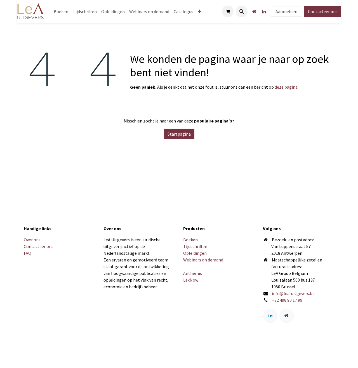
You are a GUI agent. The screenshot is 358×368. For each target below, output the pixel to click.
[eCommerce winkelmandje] (228, 11)
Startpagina (179, 134)
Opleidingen (195, 253)
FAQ (27, 253)
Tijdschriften (195, 246)
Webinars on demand (203, 260)
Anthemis (192, 273)
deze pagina (286, 87)
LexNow (190, 280)
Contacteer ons (323, 11)
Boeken (190, 239)
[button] (242, 11)
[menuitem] (60, 11)
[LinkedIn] (264, 11)
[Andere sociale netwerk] (254, 11)
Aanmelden (286, 11)
